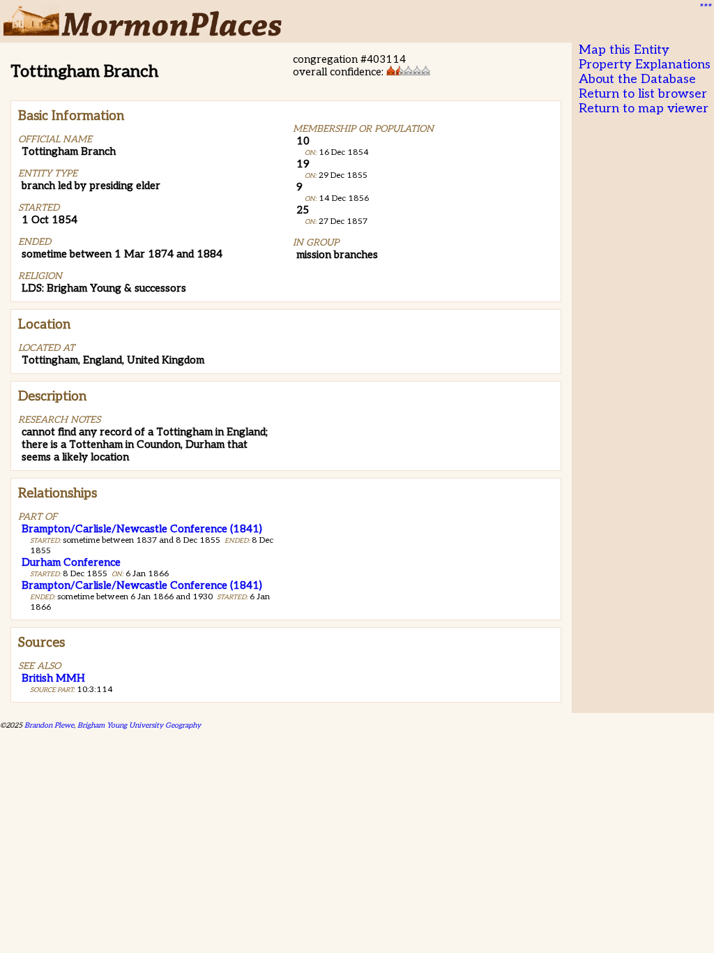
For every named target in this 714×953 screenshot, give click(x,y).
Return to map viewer (643, 108)
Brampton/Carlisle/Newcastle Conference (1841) (142, 529)
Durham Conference (71, 562)
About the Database (637, 79)
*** (704, 7)
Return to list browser (643, 94)
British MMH (53, 678)
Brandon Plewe (49, 725)
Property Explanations (645, 64)
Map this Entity (624, 50)
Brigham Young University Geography (139, 725)
